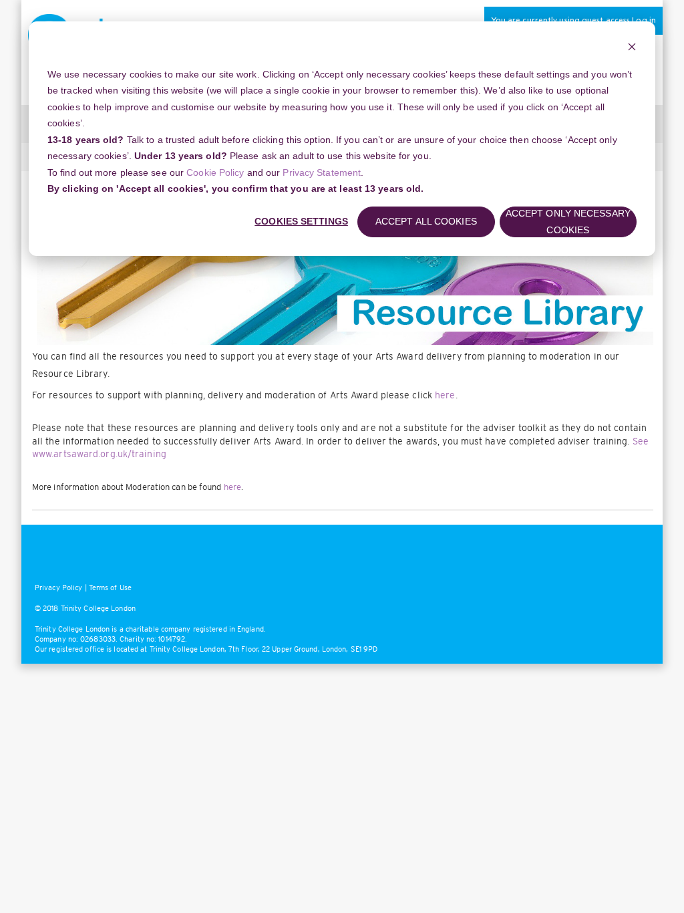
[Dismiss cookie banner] (632, 48)
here (445, 395)
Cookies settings (301, 221)
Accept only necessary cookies (568, 221)
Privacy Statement (322, 172)
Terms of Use (110, 587)
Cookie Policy (215, 172)
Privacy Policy (58, 587)
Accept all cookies (426, 221)
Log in (644, 21)
